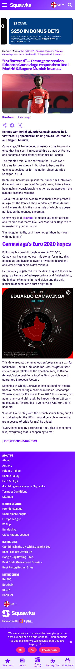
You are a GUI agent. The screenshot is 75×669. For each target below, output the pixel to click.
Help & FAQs (10, 481)
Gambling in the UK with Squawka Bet (26, 546)
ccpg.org (12, 41)
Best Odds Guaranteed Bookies (22, 562)
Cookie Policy (10, 476)
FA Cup (6, 524)
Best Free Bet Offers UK (17, 552)
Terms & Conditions (14, 491)
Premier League (12, 508)
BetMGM (7, 584)
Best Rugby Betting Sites (17, 567)
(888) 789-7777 (42, 39)
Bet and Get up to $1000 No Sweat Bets (33, 28)
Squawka (6, 51)
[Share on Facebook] (12, 125)
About (6, 460)
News (16, 51)
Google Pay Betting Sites (17, 557)
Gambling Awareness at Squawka (23, 486)
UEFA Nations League (15, 534)
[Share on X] (20, 125)
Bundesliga (9, 529)
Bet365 (6, 579)
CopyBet (7, 595)
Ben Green (8, 117)
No (32, 650)
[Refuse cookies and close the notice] (71, 642)
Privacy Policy (11, 471)
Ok (20, 650)
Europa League (11, 519)
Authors (7, 465)
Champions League (14, 514)
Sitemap (7, 497)
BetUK (6, 590)
